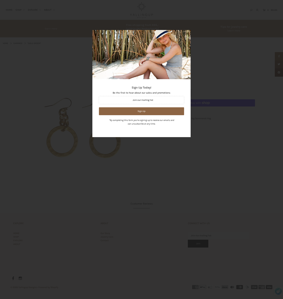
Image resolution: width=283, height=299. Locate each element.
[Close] (187, 33)
